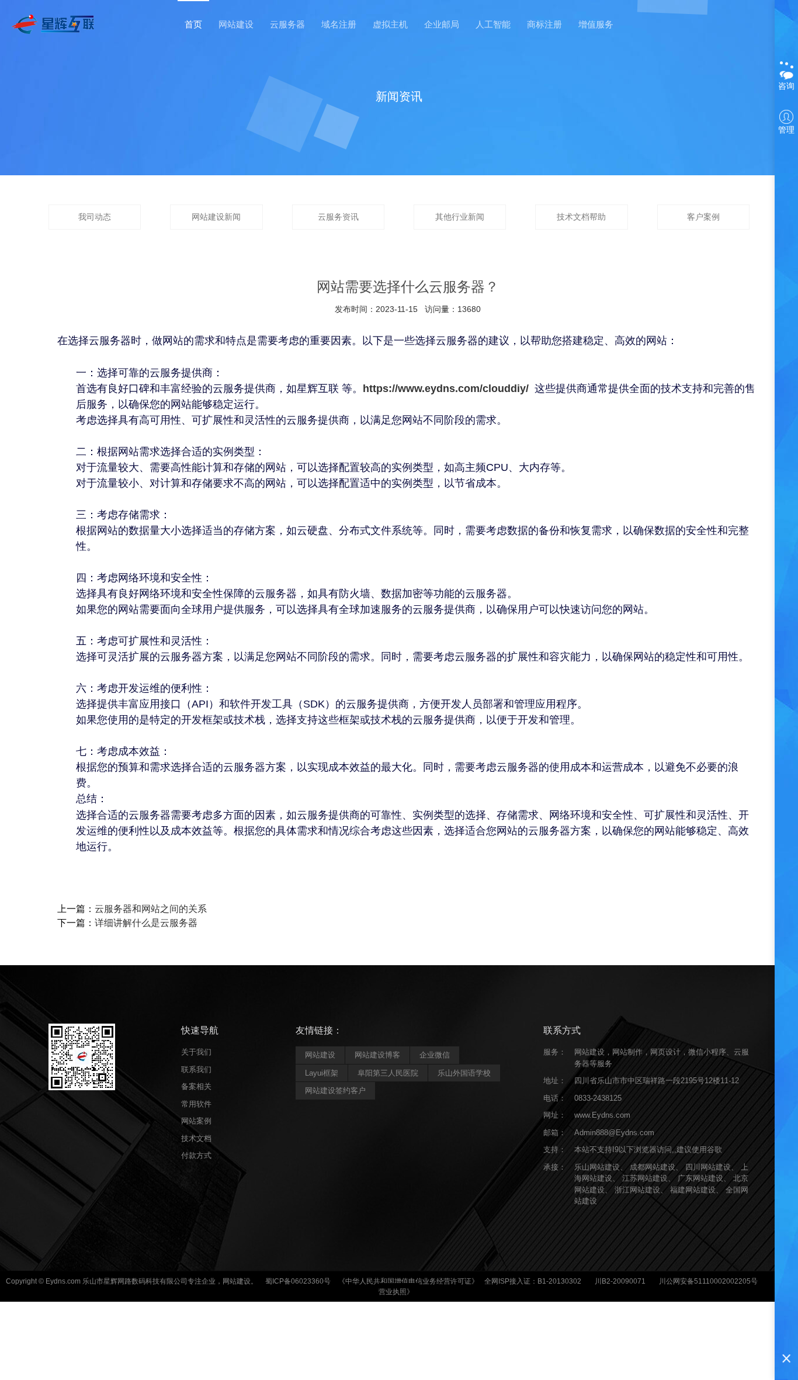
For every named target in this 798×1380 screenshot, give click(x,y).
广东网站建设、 (704, 1178)
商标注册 (544, 24)
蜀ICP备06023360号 (298, 1281)
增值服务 (595, 24)
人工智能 (493, 24)
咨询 (786, 86)
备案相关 (196, 1086)
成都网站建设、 (656, 1167)
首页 (193, 24)
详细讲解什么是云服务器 (146, 923)
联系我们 (196, 1069)
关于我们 (196, 1052)
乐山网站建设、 (600, 1167)
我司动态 (94, 216)
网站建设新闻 (216, 216)
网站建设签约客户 (335, 1090)
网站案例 (196, 1121)
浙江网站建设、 (641, 1189)
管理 (786, 129)
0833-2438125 (598, 1098)
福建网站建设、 (696, 1189)
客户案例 (703, 216)
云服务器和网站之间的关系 (151, 909)
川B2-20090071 (620, 1281)
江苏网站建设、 (648, 1178)
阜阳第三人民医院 (388, 1073)
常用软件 (196, 1104)
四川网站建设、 (711, 1167)
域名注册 (338, 24)
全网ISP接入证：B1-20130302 (532, 1281)
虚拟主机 (390, 24)
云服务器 (287, 24)
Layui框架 (321, 1073)
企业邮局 (441, 24)
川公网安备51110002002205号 (708, 1281)
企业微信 (434, 1054)
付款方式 (196, 1155)
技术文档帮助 (581, 216)
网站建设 (236, 24)
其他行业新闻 (459, 216)
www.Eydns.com (602, 1115)
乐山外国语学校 (464, 1073)
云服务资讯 (338, 216)
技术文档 (196, 1138)
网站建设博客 (377, 1054)
